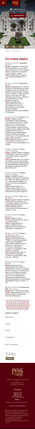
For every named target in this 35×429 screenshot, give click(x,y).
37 (28, 304)
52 (13, 307)
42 (15, 305)
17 (9, 302)
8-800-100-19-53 (17, 392)
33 (19, 304)
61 (10, 309)
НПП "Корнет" (17, 405)
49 (7, 307)
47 (26, 305)
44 (20, 305)
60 (8, 309)
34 (22, 304)
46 (24, 305)
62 (12, 309)
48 (29, 305)
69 (27, 309)
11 (20, 300)
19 (13, 302)
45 (22, 305)
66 (21, 309)
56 (22, 307)
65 (18, 309)
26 (28, 302)
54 (17, 307)
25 (26, 302)
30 (13, 304)
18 (11, 302)
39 (8, 305)
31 (15, 304)
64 (16, 309)
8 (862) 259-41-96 (22, 11)
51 (11, 307)
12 (22, 300)
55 (19, 307)
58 (26, 307)
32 (17, 304)
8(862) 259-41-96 (17, 394)
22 (19, 302)
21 (17, 302)
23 (21, 302)
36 (26, 304)
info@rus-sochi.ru (19, 397)
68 (25, 309)
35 (24, 304)
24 (24, 302)
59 (28, 307)
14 (26, 300)
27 (7, 304)
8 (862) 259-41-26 (12, 11)
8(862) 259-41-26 (17, 395)
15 (28, 300)
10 (18, 300)
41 (13, 305)
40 (11, 305)
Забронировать (19, 15)
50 (9, 307)
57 (24, 307)
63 (14, 309)
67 (23, 309)
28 (9, 304)
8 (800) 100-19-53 (19, 9)
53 (15, 307)
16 (7, 302)
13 (24, 300)
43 (17, 305)
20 (15, 302)
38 (6, 305)
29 (11, 304)
